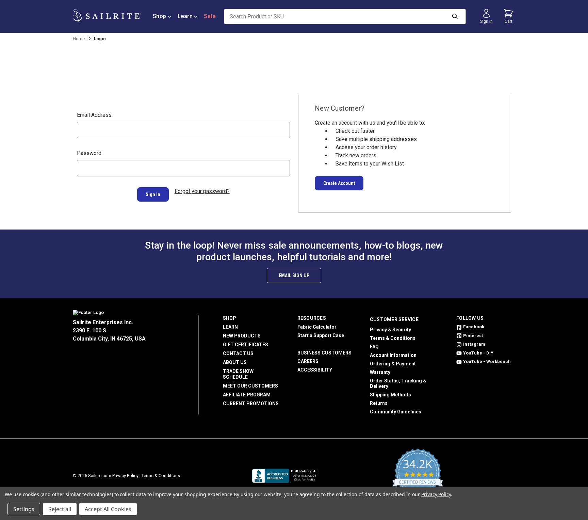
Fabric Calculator (317, 327)
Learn (185, 16)
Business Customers (324, 353)
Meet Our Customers (250, 386)
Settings (23, 509)
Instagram (474, 344)
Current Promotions (251, 403)
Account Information (393, 355)
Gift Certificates (245, 344)
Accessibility (314, 370)
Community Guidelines (395, 411)
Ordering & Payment (393, 363)
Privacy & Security (390, 329)
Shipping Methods (390, 394)
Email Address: (95, 115)
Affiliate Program (247, 394)
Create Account (339, 183)
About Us (235, 362)
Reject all (59, 509)
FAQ (374, 346)
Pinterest (473, 335)
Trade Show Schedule (238, 374)
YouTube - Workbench (487, 361)
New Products (242, 335)
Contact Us (238, 353)
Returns (379, 403)
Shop (159, 16)
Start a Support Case (320, 335)
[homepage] (107, 16)
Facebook (473, 326)
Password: (89, 153)
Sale (209, 16)
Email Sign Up (294, 275)
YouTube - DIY (478, 353)
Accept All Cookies (108, 509)
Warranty (380, 372)
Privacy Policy (125, 475)
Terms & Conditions (392, 338)
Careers (307, 361)
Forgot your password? (202, 191)
